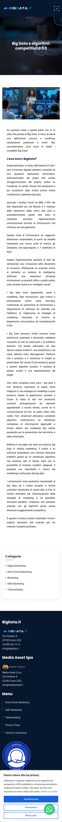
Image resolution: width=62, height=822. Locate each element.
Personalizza (31, 807)
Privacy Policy (12, 725)
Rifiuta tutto (31, 815)
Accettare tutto (31, 799)
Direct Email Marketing (19, 571)
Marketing (12, 577)
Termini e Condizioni (16, 732)
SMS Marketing (15, 583)
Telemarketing (15, 589)
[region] (31, 796)
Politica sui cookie (49, 791)
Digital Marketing (16, 565)
